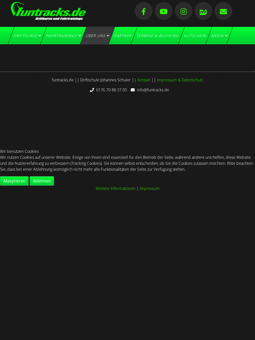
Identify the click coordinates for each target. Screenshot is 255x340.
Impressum (150, 188)
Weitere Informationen (115, 188)
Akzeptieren (14, 181)
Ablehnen (42, 181)
